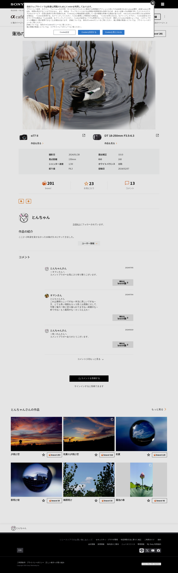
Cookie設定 (64, 32)
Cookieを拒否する (89, 32)
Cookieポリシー (53, 25)
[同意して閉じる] (152, 3)
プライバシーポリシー (60, 27)
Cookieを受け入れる (113, 32)
